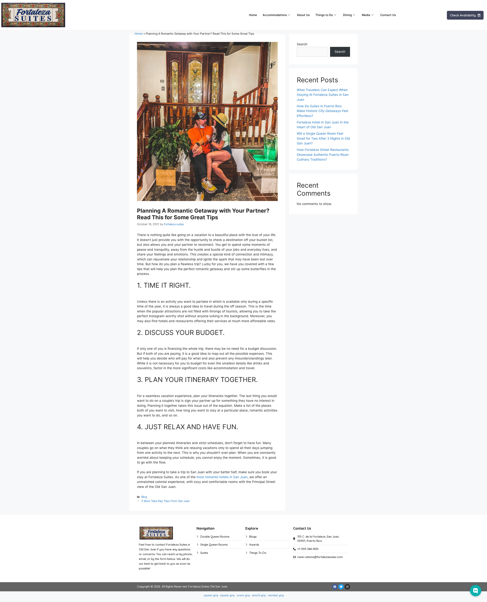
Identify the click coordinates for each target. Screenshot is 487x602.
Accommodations (275, 15)
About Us (303, 15)
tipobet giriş (227, 595)
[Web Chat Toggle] (475, 590)
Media (366, 15)
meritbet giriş (276, 595)
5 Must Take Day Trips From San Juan (165, 501)
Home (253, 15)
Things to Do (324, 15)
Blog (144, 496)
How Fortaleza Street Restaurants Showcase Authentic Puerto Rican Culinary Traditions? (323, 154)
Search (302, 44)
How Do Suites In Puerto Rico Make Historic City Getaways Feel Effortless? (322, 111)
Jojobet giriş (210, 595)
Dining (347, 15)
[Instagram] (347, 586)
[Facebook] (334, 586)
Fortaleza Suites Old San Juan (207, 586)
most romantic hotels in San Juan (222, 477)
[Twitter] (341, 586)
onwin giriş (243, 595)
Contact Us (388, 15)
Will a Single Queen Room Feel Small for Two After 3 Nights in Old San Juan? (323, 138)
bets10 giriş (259, 595)
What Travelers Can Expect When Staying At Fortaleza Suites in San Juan (323, 95)
